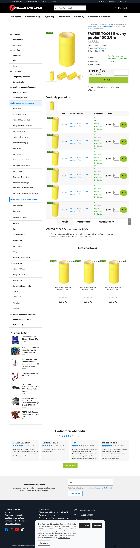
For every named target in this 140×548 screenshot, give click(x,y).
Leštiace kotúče (18, 296)
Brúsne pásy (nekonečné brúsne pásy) (26, 193)
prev (48, 283)
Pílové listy (16, 303)
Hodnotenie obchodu (70, 431)
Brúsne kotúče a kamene (21, 165)
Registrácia (123, 1)
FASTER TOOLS (100, 48)
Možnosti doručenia (95, 64)
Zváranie (16, 66)
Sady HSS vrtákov (19, 131)
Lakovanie (17, 71)
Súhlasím (97, 525)
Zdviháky (16, 50)
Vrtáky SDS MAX (19, 269)
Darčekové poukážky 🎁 (22, 319)
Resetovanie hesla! (47, 515)
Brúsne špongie (18, 205)
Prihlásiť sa (75, 493)
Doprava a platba (31, 2)
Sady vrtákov (17, 246)
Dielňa (15, 61)
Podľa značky (18, 325)
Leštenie (15, 292)
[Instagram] (11, 529)
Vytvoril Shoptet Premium (123, 546)
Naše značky (18, 40)
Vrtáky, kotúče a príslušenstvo (22, 103)
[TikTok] (22, 529)
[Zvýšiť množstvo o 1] (126, 72)
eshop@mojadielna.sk (87, 510)
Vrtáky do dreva (18, 252)
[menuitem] (16, 16)
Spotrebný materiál (20, 98)
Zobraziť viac (70, 465)
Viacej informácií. (64, 538)
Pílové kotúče (17, 240)
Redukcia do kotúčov (20, 217)
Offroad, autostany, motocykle (24, 314)
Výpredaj (16, 34)
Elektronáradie (18, 82)
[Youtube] (17, 529)
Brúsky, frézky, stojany (20, 143)
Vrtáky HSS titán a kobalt (21, 120)
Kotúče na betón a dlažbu (21, 160)
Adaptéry (16, 223)
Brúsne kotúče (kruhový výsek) (23, 187)
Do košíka (108, 80)
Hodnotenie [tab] (106, 221)
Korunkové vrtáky (19, 235)
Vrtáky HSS (17, 108)
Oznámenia (44, 509)
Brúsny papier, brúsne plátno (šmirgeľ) (24, 199)
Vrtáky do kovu (18, 263)
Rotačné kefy (17, 280)
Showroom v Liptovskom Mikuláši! (53, 512)
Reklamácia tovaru (13, 524)
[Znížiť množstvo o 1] (116, 72)
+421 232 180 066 (86, 515)
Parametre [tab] (84, 221)
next (127, 283)
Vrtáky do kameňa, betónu (21, 257)
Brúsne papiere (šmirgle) (21, 183)
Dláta (14, 229)
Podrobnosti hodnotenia (97, 45)
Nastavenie (44, 543)
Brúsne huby (17, 148)
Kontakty (45, 2)
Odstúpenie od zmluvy (14, 518)
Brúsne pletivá (17, 154)
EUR (100, 1)
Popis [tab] (64, 221)
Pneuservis (17, 55)
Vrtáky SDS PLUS (19, 275)
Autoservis (17, 45)
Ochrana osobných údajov (15, 521)
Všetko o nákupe (16, 2)
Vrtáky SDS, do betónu (20, 137)
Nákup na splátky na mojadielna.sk (54, 518)
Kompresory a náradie (21, 77)
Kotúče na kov (17, 171)
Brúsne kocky (17, 211)
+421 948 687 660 (86, 520)
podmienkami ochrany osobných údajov (100, 488)
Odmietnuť (85, 525)
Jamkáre (16, 309)
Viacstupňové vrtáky (20, 114)
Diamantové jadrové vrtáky (22, 286)
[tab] (51, 106)
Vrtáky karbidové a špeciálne (22, 126)
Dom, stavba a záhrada (21, 92)
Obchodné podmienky (14, 515)
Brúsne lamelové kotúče (21, 177)
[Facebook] (6, 529)
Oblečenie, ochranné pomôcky (25, 87)
